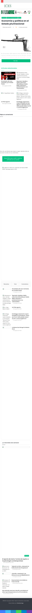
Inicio (20, 17)
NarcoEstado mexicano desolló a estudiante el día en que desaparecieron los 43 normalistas (15, 591)
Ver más (15, 60)
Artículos (4, 17)
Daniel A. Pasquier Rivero (12, 17)
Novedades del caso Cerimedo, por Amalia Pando (7, 82)
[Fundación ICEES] (10, 6)
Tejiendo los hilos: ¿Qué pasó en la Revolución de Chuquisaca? (20, 567)
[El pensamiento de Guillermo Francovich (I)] (6, 584)
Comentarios (25, 284)
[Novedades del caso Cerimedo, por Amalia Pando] (8, 76)
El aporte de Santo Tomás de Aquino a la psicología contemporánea (15, 560)
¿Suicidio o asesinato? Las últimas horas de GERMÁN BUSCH (20, 574)
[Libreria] (16, 12)
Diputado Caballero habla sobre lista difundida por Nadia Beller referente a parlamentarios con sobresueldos (22, 84)
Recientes (6, 284)
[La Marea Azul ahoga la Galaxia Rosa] (7, 382)
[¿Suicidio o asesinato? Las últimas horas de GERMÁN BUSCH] (6, 575)
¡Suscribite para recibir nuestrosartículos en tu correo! (13, 158)
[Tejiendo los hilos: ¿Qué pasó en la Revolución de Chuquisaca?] (6, 569)
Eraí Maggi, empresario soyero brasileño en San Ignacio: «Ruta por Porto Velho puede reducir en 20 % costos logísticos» (24, 104)
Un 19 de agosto (5, 101)
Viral (15, 284)
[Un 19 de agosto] (8, 96)
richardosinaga (20, 603)
